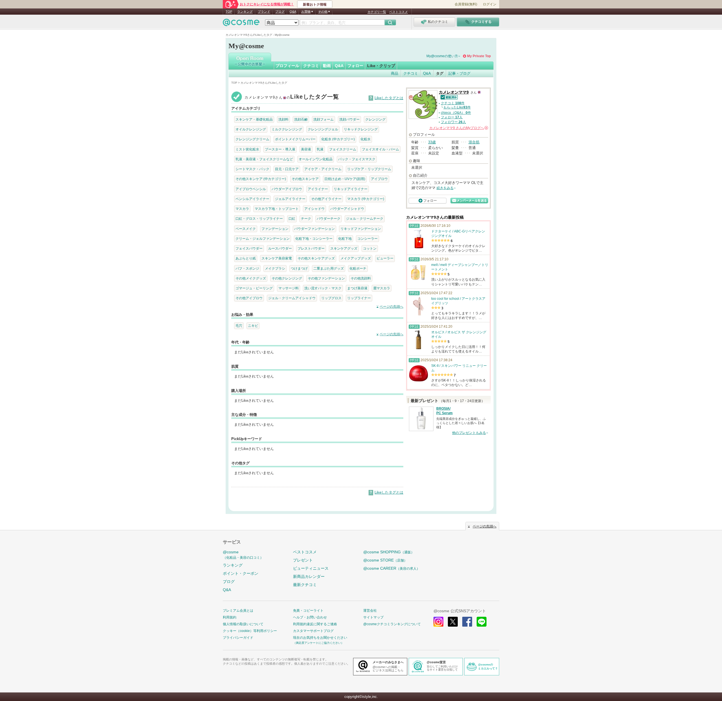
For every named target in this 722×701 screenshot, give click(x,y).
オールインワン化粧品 (316, 159)
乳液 (320, 149)
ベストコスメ (398, 12)
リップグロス (331, 298)
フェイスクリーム (342, 149)
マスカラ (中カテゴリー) (365, 199)
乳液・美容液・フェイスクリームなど (264, 159)
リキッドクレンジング (361, 129)
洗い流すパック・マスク (323, 288)
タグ (439, 73)
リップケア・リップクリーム (369, 169)
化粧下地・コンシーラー (314, 238)
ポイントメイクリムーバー (295, 139)
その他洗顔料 (361, 278)
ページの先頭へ (391, 307)
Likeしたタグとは (389, 98)
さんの (458, 128)
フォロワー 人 (453, 122)
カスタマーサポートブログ (313, 631)
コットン (370, 248)
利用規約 (229, 617)
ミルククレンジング (287, 129)
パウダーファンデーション (314, 228)
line (482, 622)
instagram (438, 622)
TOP (229, 11)
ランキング (245, 11)
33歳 (432, 142)
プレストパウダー (311, 248)
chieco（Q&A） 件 (456, 113)
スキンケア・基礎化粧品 (254, 119)
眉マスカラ (381, 288)
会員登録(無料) (466, 4)
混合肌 (473, 142)
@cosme (243, 555)
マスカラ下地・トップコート (277, 208)
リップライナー (359, 298)
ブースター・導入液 (280, 149)
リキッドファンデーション (360, 228)
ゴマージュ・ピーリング (254, 288)
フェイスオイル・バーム (380, 149)
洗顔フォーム (323, 119)
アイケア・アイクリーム (323, 169)
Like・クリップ (381, 65)
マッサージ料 (288, 288)
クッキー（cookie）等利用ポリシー (250, 631)
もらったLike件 (457, 107)
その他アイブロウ (249, 298)
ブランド (264, 11)
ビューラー (385, 258)
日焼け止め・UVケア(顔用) (344, 179)
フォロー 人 (452, 117)
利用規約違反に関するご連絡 (315, 624)
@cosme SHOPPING (388, 552)
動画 (327, 65)
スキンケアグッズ (343, 248)
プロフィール (287, 65)
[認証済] (448, 97)
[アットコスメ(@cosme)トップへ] (241, 24)
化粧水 (365, 139)
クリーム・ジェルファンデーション (262, 238)
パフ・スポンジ (247, 268)
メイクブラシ (275, 268)
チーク (306, 218)
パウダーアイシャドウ (347, 208)
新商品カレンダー (309, 576)
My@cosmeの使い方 (442, 56)
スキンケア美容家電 (276, 258)
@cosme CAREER (391, 568)
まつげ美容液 (357, 288)
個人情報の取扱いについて (243, 624)
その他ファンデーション (326, 278)
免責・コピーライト (308, 611)
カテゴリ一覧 (376, 12)
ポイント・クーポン (240, 573)
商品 (394, 73)
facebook (467, 622)
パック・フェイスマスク (356, 159)
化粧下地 (345, 238)
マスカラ (242, 208)
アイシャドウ (314, 208)
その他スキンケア (305, 179)
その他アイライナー (326, 199)
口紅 (292, 218)
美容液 (306, 149)
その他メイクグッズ (250, 278)
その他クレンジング (287, 278)
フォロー (355, 65)
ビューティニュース (311, 568)
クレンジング (375, 119)
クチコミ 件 (453, 103)
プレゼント (303, 560)
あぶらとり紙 (245, 258)
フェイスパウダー (249, 248)
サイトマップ (373, 617)
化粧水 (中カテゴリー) (338, 139)
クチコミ (311, 65)
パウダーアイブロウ (287, 189)
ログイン (489, 4)
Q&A (293, 11)
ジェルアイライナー (290, 199)
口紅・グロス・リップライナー (259, 218)
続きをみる (445, 188)
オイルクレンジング (250, 129)
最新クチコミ (305, 584)
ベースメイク (245, 228)
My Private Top (479, 56)
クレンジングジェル (323, 129)
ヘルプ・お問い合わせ (310, 617)
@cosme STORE (385, 560)
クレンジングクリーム (252, 139)
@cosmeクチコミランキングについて (392, 624)
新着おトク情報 (315, 4)
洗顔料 (283, 119)
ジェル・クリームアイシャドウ (292, 298)
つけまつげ (299, 268)
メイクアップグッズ (355, 258)
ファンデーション (275, 228)
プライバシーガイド (238, 638)
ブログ (280, 11)
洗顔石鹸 (301, 119)
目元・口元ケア (287, 169)
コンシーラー (367, 238)
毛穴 (238, 325)
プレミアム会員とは (238, 611)
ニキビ (253, 325)
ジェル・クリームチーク (364, 218)
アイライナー (318, 189)
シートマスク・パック (252, 169)
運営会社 (370, 611)
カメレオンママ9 (454, 92)
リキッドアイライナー (350, 189)
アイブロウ (379, 179)
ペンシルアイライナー (252, 199)
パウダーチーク (328, 218)
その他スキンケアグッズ (316, 258)
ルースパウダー (280, 248)
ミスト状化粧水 (247, 149)
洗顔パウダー (349, 119)
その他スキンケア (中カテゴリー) (260, 179)
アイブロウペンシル (250, 189)
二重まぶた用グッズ (328, 268)
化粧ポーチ (357, 268)
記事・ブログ (459, 73)
